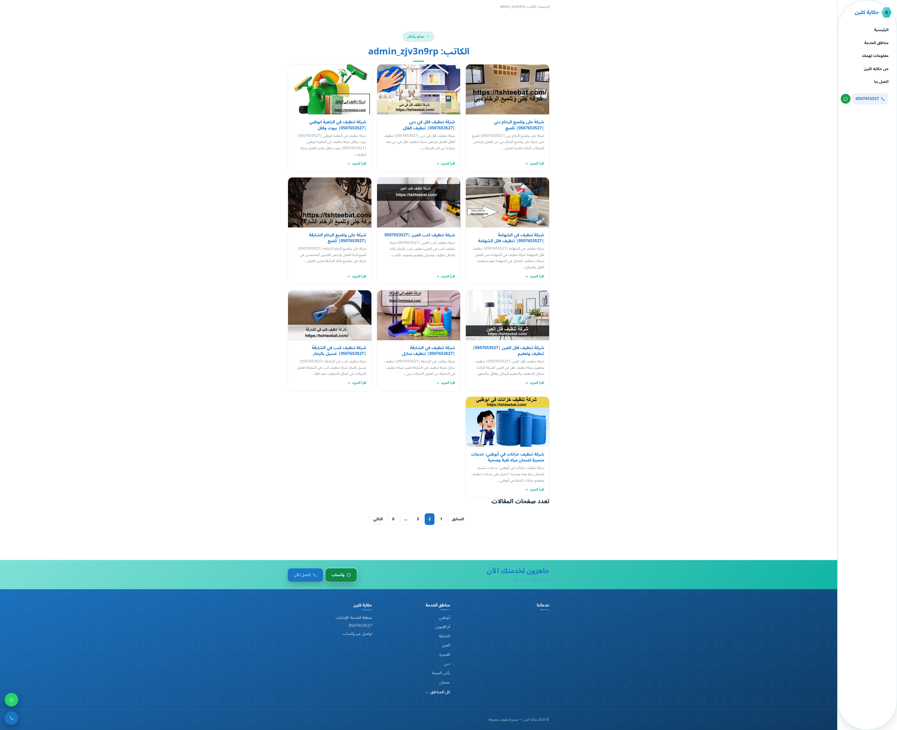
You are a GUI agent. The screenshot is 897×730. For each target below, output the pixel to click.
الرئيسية (881, 30)
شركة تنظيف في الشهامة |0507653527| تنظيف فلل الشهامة (511, 237)
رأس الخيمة (441, 673)
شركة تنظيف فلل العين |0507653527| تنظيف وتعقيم (508, 350)
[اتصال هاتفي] (11, 718)
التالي (378, 519)
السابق (458, 519)
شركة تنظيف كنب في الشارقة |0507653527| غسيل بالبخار (339, 350)
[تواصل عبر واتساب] (846, 99)
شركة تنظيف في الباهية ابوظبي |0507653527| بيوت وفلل (337, 124)
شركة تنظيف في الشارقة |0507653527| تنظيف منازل (428, 350)
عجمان (444, 682)
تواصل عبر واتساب (357, 634)
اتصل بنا (881, 82)
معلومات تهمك (875, 56)
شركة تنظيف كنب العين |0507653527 (419, 234)
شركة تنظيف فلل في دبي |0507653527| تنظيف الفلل (429, 124)
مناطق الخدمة (876, 43)
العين (446, 645)
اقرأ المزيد (537, 164)
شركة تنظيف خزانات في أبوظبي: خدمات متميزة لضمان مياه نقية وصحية (507, 457)
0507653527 (360, 625)
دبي (447, 663)
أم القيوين (442, 627)
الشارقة (444, 636)
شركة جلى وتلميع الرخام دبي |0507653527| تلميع (519, 124)
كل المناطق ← (437, 692)
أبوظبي (444, 617)
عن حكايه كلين (876, 69)
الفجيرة (444, 654)
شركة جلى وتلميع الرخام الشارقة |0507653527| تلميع (337, 237)
